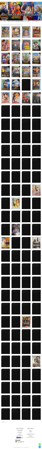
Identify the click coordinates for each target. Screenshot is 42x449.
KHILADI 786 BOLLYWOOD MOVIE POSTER (26, 163)
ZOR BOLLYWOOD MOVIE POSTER (5, 71)
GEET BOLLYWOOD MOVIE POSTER (26, 72)
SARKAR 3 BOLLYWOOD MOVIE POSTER (26, 177)
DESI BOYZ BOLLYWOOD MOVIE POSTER (36, 387)
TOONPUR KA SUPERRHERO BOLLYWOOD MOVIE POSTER (16, 414)
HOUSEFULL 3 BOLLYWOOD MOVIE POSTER (16, 163)
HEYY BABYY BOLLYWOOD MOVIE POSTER (5, 414)
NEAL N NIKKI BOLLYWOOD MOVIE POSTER (26, 308)
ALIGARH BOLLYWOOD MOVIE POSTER (5, 163)
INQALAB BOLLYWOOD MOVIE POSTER (5, 32)
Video (32, 21)
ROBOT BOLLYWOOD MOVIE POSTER (5, 124)
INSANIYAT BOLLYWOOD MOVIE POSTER (36, 32)
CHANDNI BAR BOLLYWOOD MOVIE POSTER (16, 137)
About (13, 21)
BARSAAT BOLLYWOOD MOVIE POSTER (26, 84)
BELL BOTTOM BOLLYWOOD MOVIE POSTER (26, 256)
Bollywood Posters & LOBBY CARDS (20, 21)
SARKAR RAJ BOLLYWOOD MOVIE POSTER (16, 335)
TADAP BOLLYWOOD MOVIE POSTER (5, 387)
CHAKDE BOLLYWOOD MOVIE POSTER (36, 229)
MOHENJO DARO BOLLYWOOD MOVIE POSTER (16, 348)
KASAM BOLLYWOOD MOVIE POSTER (5, 84)
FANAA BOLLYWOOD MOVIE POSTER (16, 282)
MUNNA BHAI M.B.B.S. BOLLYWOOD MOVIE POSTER (36, 124)
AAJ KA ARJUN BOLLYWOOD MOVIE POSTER (16, 32)
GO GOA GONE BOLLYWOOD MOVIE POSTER (16, 190)
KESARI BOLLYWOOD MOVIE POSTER (5, 242)
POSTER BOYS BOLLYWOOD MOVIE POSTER (26, 58)
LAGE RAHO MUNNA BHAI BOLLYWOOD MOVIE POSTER (36, 137)
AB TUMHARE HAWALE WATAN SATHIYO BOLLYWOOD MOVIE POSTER (26, 124)
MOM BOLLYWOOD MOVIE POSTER (26, 98)
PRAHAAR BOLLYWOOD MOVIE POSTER (16, 295)
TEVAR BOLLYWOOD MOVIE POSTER (36, 190)
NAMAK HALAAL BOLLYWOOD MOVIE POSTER (5, 45)
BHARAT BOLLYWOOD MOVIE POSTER (36, 361)
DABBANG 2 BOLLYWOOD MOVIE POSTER (16, 308)
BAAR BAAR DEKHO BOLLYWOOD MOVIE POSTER (36, 150)
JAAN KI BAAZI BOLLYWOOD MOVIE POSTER (26, 45)
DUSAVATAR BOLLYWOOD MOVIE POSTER (36, 321)
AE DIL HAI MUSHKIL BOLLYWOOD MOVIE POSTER (16, 322)
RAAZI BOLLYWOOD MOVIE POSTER (36, 414)
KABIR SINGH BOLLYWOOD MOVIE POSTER (26, 361)
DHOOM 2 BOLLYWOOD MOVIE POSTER (16, 45)
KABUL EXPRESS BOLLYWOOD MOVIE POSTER (16, 256)
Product (9, 21)
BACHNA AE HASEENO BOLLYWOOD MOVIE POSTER (36, 282)
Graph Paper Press (26, 447)
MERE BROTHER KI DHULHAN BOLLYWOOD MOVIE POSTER (36, 295)
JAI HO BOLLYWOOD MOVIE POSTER (5, 216)
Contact (36, 21)
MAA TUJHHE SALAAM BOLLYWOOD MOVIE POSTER (16, 84)
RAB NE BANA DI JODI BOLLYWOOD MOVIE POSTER (16, 269)
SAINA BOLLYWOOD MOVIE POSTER (26, 282)
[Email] (40, 447)
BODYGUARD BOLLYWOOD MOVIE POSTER (5, 348)
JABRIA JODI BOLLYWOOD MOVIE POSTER (36, 374)
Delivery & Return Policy (20, 435)
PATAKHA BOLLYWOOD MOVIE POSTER (36, 203)
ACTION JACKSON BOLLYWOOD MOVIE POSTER (5, 203)
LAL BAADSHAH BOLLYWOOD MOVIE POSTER (5, 111)
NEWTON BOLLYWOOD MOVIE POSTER (26, 150)
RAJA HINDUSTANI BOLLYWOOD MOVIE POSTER (5, 98)
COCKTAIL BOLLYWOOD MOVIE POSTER (16, 203)
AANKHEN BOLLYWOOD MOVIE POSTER (26, 321)
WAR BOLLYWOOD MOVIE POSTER (5, 282)
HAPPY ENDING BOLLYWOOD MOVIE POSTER (36, 163)
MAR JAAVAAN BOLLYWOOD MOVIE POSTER (36, 256)
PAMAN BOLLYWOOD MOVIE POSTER (5, 150)
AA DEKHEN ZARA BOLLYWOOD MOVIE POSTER (26, 414)
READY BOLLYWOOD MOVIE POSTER (36, 45)
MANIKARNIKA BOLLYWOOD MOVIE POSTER (5, 295)
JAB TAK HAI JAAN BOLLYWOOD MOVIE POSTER (26, 387)
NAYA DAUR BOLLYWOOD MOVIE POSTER (5, 256)
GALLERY (29, 21)
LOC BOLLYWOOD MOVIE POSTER (5, 137)
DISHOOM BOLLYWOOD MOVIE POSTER (5, 190)
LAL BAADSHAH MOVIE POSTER (16, 111)
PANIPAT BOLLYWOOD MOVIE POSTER (26, 335)
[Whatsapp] (40, 444)
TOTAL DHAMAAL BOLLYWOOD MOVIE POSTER (16, 242)
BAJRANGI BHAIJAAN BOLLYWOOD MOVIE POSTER (36, 335)
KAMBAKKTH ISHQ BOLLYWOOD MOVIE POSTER (26, 348)
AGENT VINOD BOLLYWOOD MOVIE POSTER (16, 124)
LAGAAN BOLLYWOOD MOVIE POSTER (26, 137)
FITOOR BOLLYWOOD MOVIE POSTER (16, 400)
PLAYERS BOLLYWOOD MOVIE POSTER (26, 111)
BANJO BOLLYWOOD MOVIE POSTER (26, 190)
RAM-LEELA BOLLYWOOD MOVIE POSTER (26, 400)
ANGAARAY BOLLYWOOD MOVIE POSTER (36, 84)
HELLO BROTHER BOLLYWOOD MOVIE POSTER (36, 216)
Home (5, 21)
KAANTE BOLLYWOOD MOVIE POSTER (5, 335)
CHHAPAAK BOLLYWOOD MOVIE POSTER (26, 374)
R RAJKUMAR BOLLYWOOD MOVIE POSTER (36, 400)
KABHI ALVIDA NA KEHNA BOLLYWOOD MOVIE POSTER (6, 361)
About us (20, 433)
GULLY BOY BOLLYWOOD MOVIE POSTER (36, 242)
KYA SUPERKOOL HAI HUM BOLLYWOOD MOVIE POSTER (36, 111)
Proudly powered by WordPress (16, 447)
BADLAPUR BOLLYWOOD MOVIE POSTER (16, 177)
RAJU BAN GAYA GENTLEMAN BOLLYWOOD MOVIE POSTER (6, 229)
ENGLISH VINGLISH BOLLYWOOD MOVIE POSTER (5, 321)
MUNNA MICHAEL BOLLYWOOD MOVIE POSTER (16, 216)
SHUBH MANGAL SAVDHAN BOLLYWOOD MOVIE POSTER (36, 348)
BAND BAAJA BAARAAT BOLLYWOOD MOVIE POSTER (5, 308)
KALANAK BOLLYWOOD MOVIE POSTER (16, 387)
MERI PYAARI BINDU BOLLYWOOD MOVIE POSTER (26, 269)
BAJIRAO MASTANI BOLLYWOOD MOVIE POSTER (16, 150)
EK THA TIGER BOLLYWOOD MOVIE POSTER (26, 242)
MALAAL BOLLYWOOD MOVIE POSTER (36, 308)
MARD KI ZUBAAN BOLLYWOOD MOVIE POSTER (16, 58)
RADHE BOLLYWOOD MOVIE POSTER (5, 374)
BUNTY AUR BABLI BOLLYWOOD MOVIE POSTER (16, 71)
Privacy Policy (20, 434)
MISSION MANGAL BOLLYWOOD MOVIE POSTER (16, 361)
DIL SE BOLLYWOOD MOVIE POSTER (36, 71)
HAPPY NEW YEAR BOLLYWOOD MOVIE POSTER (16, 229)
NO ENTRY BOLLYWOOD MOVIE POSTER (5, 58)
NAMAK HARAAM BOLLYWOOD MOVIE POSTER (26, 32)
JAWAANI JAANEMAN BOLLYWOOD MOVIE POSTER (36, 269)
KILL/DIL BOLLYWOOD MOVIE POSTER (26, 229)
